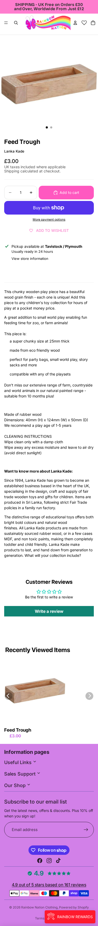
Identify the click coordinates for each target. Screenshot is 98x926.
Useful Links (18, 762)
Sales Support (20, 774)
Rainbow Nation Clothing (39, 907)
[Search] (15, 23)
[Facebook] (40, 860)
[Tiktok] (58, 860)
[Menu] (6, 23)
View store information (29, 258)
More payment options (49, 219)
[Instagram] (49, 860)
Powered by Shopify (74, 907)
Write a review (49, 611)
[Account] (75, 23)
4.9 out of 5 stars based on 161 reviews (49, 884)
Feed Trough (17, 730)
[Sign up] (86, 829)
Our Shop (15, 785)
